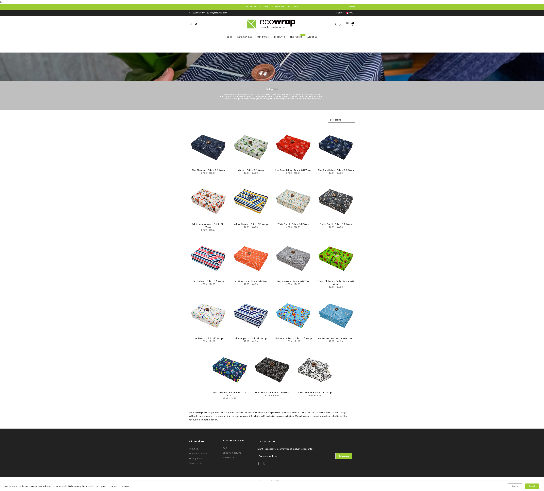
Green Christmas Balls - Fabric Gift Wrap (336, 283)
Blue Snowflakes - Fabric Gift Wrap (336, 170)
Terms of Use (195, 463)
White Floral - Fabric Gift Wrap (293, 224)
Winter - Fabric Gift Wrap (251, 170)
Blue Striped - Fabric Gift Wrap (251, 338)
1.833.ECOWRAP (198, 13)
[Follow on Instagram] (264, 463)
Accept (532, 486)
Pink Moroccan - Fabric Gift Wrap (251, 281)
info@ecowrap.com (218, 13)
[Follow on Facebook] (258, 463)
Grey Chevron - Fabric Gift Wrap (293, 281)
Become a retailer (198, 453)
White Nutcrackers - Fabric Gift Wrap (208, 225)
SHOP (229, 37)
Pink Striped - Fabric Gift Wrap (208, 281)
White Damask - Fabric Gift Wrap (315, 392)
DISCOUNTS (279, 37)
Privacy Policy (195, 458)
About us (193, 448)
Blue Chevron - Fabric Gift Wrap (208, 170)
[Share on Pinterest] (196, 24)
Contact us (228, 457)
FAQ (225, 448)
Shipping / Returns (232, 452)
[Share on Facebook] (191, 24)
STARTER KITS (297, 36)
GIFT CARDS (263, 37)
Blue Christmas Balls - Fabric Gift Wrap (229, 394)
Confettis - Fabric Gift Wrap (208, 338)
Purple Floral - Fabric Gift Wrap (336, 224)
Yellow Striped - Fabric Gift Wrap (251, 224)
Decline (515, 486)
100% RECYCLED (244, 37)
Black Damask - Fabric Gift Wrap (272, 392)
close (193, 7)
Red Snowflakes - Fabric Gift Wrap (293, 170)
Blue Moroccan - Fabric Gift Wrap (335, 338)
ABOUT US (312, 37)
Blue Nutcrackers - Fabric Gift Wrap (293, 338)
